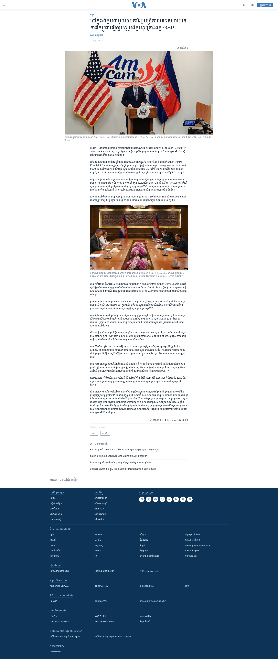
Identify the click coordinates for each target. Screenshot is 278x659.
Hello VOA (99, 509)
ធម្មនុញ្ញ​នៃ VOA (101, 601)
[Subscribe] (190, 499)
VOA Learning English (150, 571)
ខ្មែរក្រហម (144, 550)
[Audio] (243, 5)
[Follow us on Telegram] (169, 499)
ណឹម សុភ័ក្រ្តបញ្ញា (96, 35)
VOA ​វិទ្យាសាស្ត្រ (56, 514)
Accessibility (145, 616)
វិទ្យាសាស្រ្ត (144, 540)
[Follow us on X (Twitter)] (148, 499)
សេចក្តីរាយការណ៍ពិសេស (149, 556)
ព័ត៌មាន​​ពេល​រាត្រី (100, 503)
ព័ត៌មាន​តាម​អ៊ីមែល (147, 586)
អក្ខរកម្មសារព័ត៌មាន (192, 534)
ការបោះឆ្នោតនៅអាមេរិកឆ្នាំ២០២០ (198, 545)
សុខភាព (98, 550)
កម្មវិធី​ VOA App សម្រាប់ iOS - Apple (65, 636)
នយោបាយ (99, 534)
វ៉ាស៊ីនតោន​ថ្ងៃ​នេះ (56, 503)
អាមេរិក (52, 545)
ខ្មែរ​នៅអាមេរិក (55, 550)
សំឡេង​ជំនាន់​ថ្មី (100, 514)
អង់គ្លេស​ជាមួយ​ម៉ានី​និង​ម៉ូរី (59, 571)
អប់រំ (96, 556)
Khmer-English (192, 550)
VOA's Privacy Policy (104, 621)
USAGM (53, 616)
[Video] (252, 5)
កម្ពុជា (92, 14)
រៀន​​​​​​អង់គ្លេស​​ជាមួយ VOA (104, 571)
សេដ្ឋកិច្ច (98, 540)
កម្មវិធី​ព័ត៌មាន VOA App (59, 586)
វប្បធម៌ (142, 545)
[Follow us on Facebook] (142, 499)
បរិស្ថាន (143, 534)
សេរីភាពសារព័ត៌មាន (192, 540)
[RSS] (176, 499)
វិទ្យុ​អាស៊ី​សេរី (144, 621)
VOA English (100, 616)
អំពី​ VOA (53, 601)
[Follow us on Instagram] (162, 499)
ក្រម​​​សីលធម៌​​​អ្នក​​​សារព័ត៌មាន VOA (153, 601)
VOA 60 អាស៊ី (55, 519)
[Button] (182, 48)
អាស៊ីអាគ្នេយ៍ (54, 556)
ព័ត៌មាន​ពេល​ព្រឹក (100, 498)
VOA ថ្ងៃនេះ (54, 509)
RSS (187, 586)
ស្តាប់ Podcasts (101, 586)
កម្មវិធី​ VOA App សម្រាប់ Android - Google (113, 636)
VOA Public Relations (59, 621)
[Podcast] (183, 499)
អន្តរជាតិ (53, 540)
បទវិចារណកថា (191, 556)
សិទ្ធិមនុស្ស (99, 545)
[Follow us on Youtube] (155, 499)
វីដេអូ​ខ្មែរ (53, 498)
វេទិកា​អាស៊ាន (99, 519)
